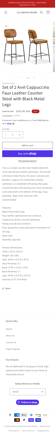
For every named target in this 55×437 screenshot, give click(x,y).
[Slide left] (21, 78)
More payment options (27, 161)
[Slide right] (34, 78)
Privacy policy (14, 431)
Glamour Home (16, 426)
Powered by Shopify (29, 426)
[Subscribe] (42, 391)
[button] (6, 12)
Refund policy (45, 426)
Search (9, 329)
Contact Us (11, 342)
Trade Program (13, 349)
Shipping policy (43, 431)
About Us (10, 335)
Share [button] (8, 288)
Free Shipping (7, 115)
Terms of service (28, 431)
